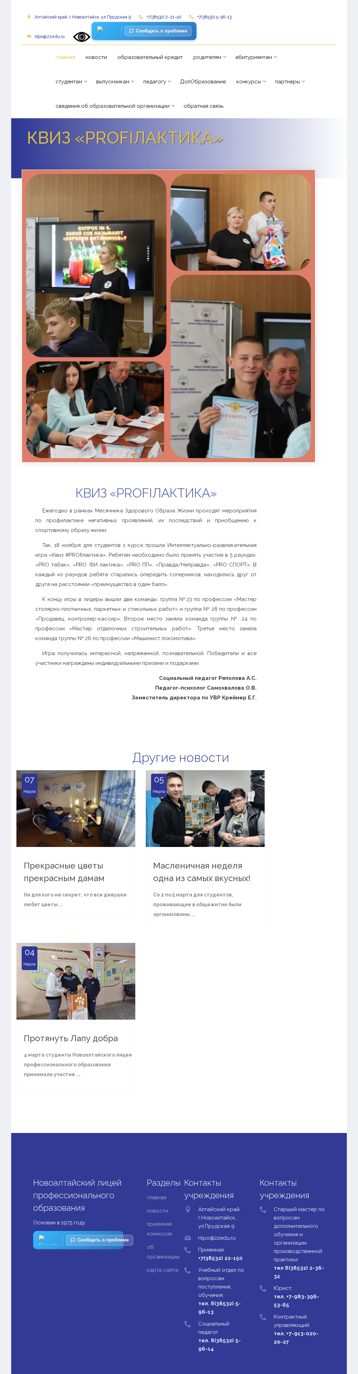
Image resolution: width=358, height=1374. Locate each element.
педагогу (154, 81)
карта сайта (162, 1270)
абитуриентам (253, 57)
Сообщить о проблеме (161, 30)
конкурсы (248, 81)
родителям (207, 57)
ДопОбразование (203, 81)
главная (65, 57)
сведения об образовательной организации (113, 106)
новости (96, 57)
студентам (69, 81)
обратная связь (203, 106)
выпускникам (112, 81)
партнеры (287, 81)
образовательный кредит (150, 57)
